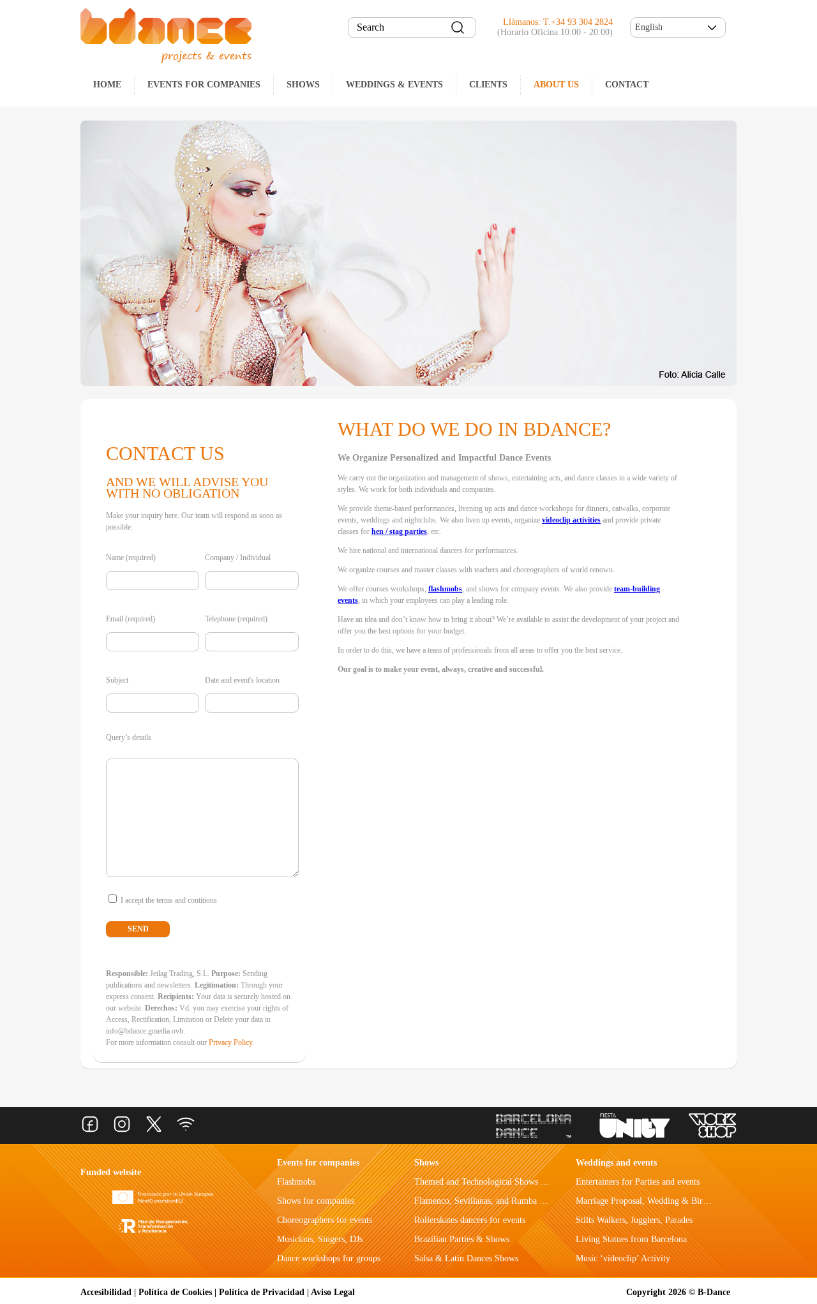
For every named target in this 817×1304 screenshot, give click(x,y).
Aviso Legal (333, 1292)
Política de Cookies (175, 1292)
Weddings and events (616, 1162)
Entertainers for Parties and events (638, 1182)
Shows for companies (315, 1201)
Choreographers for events (324, 1220)
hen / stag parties (399, 531)
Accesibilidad (105, 1292)
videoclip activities (571, 519)
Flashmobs (296, 1182)
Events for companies (203, 84)
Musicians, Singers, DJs (320, 1239)
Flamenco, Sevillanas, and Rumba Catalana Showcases (512, 1201)
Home (107, 84)
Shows (303, 84)
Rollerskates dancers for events (469, 1220)
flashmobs (445, 588)
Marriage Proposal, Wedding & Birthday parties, (663, 1201)
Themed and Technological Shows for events (495, 1182)
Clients (488, 84)
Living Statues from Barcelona (631, 1239)
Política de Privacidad (261, 1292)
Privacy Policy (230, 1042)
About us (556, 84)
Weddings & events (394, 84)
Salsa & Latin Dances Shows (466, 1258)
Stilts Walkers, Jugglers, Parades (634, 1220)
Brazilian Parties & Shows (461, 1239)
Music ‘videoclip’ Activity (623, 1258)
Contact (626, 84)
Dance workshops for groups (328, 1258)
